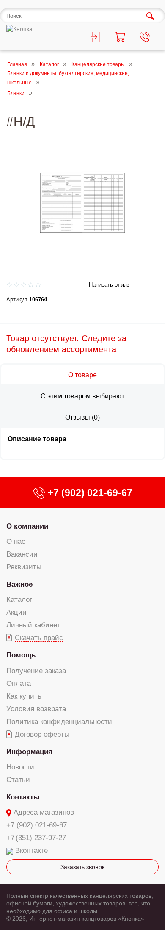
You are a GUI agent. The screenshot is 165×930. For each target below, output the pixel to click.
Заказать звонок (82, 866)
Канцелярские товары (98, 64)
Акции (16, 612)
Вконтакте (31, 850)
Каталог (49, 64)
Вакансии (22, 554)
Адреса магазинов (44, 812)
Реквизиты (23, 567)
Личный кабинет (33, 625)
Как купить (23, 696)
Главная (17, 64)
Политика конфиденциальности (59, 722)
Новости (20, 767)
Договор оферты (42, 734)
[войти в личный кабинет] (94, 38)
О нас (15, 541)
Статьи (18, 780)
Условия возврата (36, 709)
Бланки (16, 93)
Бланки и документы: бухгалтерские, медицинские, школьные (68, 77)
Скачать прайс (39, 638)
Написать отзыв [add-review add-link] (109, 284)
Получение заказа (36, 671)
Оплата (18, 683)
